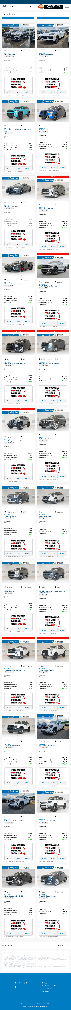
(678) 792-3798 (53, 6)
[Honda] (4, 7)
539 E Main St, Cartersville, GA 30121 (60, 1)
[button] (33, 35)
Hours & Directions (53, 7)
